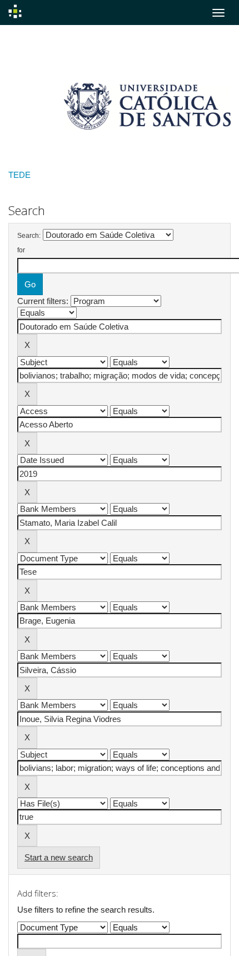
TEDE (19, 175)
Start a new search (58, 857)
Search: (29, 236)
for (21, 250)
